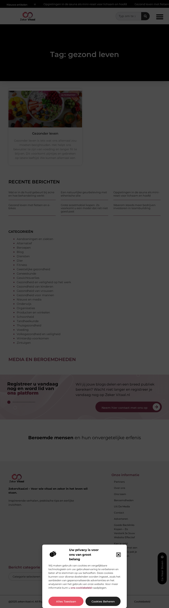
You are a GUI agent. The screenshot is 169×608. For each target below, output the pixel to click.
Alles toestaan (66, 601)
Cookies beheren (103, 601)
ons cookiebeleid (81, 587)
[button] (118, 555)
